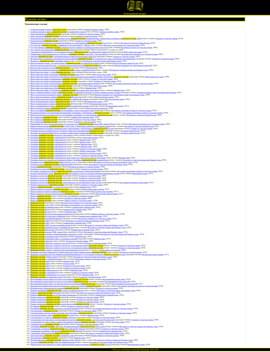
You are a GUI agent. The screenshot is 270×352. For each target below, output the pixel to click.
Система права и (44, 311)
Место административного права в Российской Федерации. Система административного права (75, 92)
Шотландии (42, 230)
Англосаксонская (44, 41)
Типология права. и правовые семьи (52, 335)
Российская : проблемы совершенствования (54, 308)
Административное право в (48, 29)
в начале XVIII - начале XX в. (48, 232)
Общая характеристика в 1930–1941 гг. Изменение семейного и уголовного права (70, 126)
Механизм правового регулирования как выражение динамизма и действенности (69, 113)
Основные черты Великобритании (51, 164)
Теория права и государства (109, 250)
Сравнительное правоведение (82, 117)
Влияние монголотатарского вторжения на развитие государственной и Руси (68, 43)
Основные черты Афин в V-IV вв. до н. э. (53, 162)
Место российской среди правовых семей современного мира (62, 110)
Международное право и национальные (53, 79)
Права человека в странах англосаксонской (54, 194)
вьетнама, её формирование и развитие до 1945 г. (57, 234)
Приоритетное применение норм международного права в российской (65, 286)
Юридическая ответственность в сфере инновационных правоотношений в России (70, 344)
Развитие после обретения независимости (54, 295)
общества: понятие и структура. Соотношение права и (66, 245)
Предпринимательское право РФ (117, 281)
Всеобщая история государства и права (136, 47)
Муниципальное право (94, 101)
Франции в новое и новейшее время (51, 227)
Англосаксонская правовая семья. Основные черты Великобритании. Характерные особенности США (85, 38)
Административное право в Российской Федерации (58, 32)
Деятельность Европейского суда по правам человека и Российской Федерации (68, 52)
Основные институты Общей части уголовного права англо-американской (67, 131)
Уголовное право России (130, 131)
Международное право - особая (50, 72)
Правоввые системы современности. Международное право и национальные (68, 252)
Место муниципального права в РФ (51, 104)
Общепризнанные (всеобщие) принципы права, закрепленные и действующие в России (72, 128)
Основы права (68, 263)
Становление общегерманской (49, 333)
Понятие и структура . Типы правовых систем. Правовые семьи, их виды (66, 182)
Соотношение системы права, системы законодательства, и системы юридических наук (72, 320)
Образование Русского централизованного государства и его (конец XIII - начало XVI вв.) (72, 124)
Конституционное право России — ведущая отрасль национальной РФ (65, 65)
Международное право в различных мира (54, 74)
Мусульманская (43, 117)
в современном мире (46, 259)
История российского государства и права (94, 218)
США (39, 221)
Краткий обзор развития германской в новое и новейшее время (62, 70)
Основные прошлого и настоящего (51, 135)
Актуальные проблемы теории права (133, 182)
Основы (41, 167)
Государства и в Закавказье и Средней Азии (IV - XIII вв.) (60, 45)
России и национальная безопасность (52, 214)
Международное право (133, 52)
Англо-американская (45, 34)
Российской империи (45, 218)
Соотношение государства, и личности (53, 317)
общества (41, 241)
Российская (42, 306)
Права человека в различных (49, 189)
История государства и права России (135, 43)
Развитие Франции (45, 293)
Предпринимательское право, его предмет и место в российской (62, 284)
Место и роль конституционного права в (54, 95)
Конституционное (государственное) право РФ (133, 65)
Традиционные (44, 338)
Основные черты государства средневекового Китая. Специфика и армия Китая (69, 160)
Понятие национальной (47, 185)
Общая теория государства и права (78, 200)
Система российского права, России (51, 315)
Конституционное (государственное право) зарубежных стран (119, 95)
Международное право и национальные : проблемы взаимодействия (64, 83)
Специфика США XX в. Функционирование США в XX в (67, 326)
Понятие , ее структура (46, 187)
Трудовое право (118, 322)
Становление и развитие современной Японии (56, 331)
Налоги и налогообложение (97, 108)
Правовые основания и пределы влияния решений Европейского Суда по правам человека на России (77, 254)
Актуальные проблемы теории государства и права (132, 83)
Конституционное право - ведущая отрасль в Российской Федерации (64, 63)
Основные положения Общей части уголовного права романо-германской (67, 133)
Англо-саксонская (44, 36)
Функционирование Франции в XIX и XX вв (55, 340)
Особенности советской (47, 169)
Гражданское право (90, 137)
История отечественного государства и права (122, 45)
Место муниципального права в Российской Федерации (59, 106)
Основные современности (48, 137)
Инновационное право (136, 344)
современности (44, 270)
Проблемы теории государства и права (90, 259)
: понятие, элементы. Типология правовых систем (57, 250)
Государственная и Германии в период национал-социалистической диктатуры (69, 47)
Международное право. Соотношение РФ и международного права (64, 90)
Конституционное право (104, 97)
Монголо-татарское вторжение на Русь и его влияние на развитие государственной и (71, 115)
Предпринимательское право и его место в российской (59, 279)
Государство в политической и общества (53, 50)
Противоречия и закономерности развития (54, 288)
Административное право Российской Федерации (156, 92)
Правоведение (91, 68)
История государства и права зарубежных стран (102, 61)
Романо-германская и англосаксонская (59, 304)
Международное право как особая (51, 86)
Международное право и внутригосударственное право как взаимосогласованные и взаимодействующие (79, 77)
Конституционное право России (125, 63)
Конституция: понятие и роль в (50, 68)
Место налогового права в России (51, 108)
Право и (40, 196)
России (40, 212)
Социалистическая (44, 324)
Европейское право (140, 173)
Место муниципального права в (50, 101)
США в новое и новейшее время (50, 225)
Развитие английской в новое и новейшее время (56, 290)
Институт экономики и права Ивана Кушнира (131, 349)
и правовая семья (44, 236)
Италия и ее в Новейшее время (49, 61)
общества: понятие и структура (50, 243)
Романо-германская (45, 297)
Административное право (93, 29)
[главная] (135, 11)
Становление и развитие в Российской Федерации (57, 329)
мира (40, 261)
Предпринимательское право (114, 279)
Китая (40, 209)
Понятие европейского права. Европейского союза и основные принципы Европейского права (74, 173)
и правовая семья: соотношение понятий (53, 239)
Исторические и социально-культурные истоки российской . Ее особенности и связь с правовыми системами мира (82, 59)
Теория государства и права (88, 34)
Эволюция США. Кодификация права (52, 342)
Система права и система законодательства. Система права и (61, 313)
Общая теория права (87, 151)
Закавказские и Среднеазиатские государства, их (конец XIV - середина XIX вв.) (69, 54)
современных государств (48, 275)
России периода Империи (47, 216)
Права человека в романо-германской (52, 191)
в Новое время (43, 257)
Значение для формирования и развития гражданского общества (63, 56)
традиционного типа (46, 277)
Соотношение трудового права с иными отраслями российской (62, 322)
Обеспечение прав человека (93, 189)
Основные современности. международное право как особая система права (67, 158)
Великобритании (44, 207)
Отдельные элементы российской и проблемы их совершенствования (65, 171)
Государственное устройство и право (79, 196)
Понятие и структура (46, 176)
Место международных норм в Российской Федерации (59, 99)
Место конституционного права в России (54, 97)
